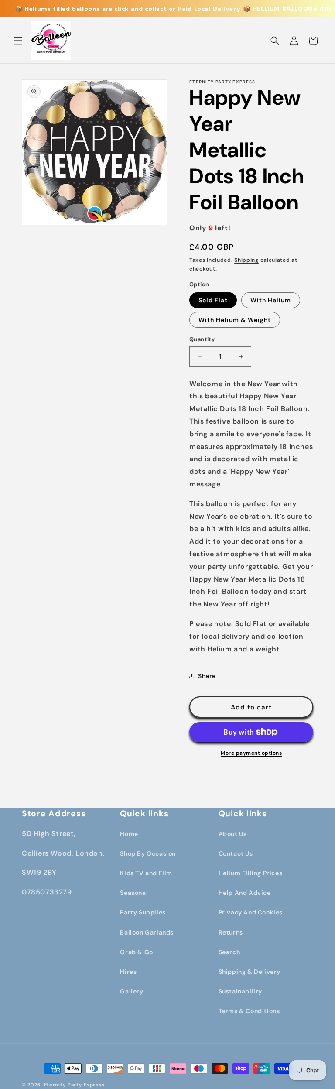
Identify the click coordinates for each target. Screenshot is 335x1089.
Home (129, 834)
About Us (233, 834)
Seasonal (134, 893)
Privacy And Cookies (251, 912)
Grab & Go (136, 952)
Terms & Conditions (249, 1011)
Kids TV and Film (146, 873)
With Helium (270, 300)
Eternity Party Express (74, 1085)
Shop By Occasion (148, 853)
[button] (18, 40)
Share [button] (207, 676)
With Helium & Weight (234, 320)
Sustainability (240, 991)
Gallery (131, 991)
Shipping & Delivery (249, 972)
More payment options (251, 753)
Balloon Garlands (147, 932)
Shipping (246, 260)
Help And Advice (245, 893)
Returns (231, 932)
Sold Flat (213, 300)
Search (229, 952)
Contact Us (236, 853)
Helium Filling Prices (251, 873)
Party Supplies (142, 912)
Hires (128, 972)
